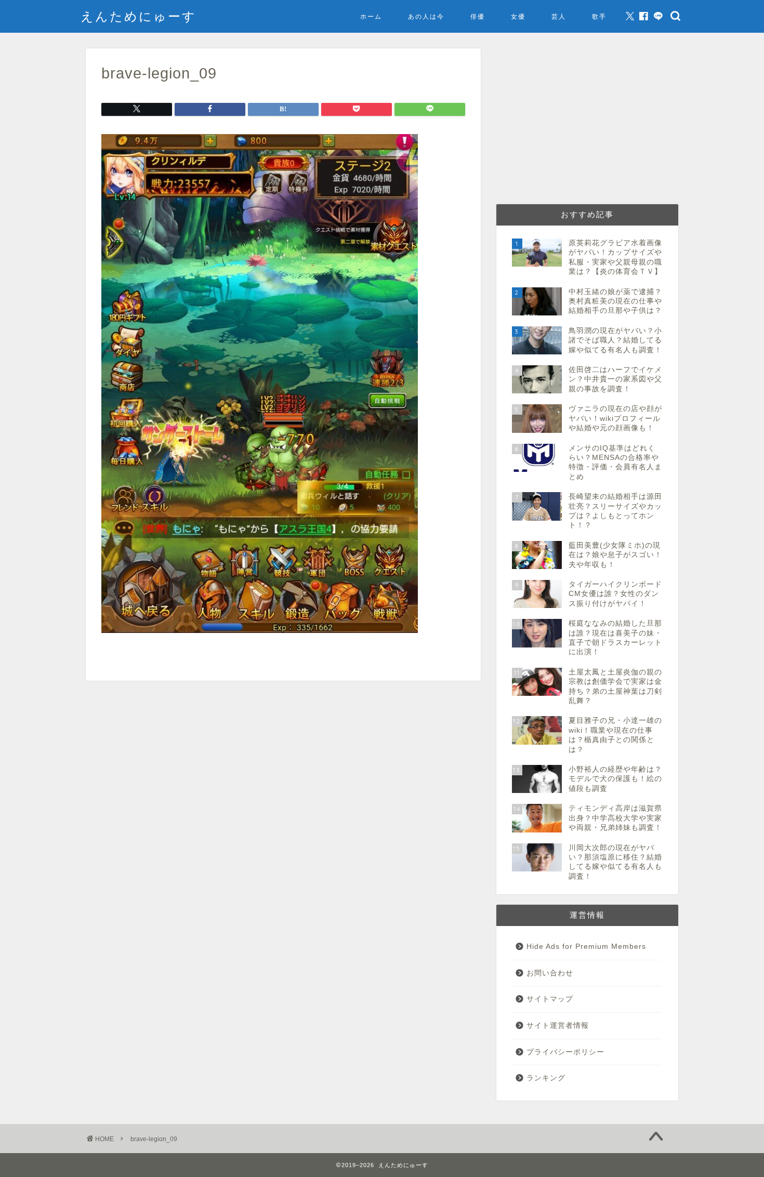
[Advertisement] (587, 121)
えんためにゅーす (138, 16)
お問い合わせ (549, 973)
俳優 (477, 16)
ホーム (371, 16)
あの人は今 (426, 16)
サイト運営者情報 (557, 1025)
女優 (518, 16)
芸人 (558, 16)
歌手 (599, 16)
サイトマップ (549, 999)
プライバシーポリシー (565, 1052)
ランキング (545, 1078)
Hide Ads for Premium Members (586, 946)
